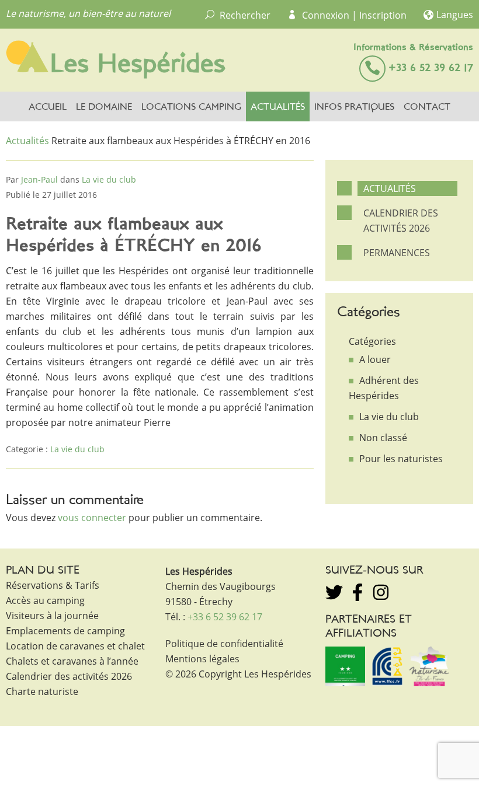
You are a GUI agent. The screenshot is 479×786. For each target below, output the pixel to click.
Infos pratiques (354, 107)
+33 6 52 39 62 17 (430, 69)
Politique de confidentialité (224, 643)
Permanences (396, 252)
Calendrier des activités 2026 (400, 221)
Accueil (48, 107)
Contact (427, 107)
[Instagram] (381, 592)
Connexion (325, 15)
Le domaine (104, 107)
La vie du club (109, 179)
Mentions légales (202, 658)
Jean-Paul (39, 179)
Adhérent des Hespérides (384, 388)
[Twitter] (334, 592)
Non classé (383, 437)
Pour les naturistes (401, 458)
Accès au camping (45, 600)
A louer (375, 359)
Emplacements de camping (65, 630)
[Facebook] (357, 592)
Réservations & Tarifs (52, 585)
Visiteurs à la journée (52, 615)
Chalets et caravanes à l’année (72, 661)
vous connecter (92, 517)
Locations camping (191, 107)
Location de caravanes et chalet (75, 646)
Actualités (278, 107)
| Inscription (379, 15)
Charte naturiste (42, 691)
